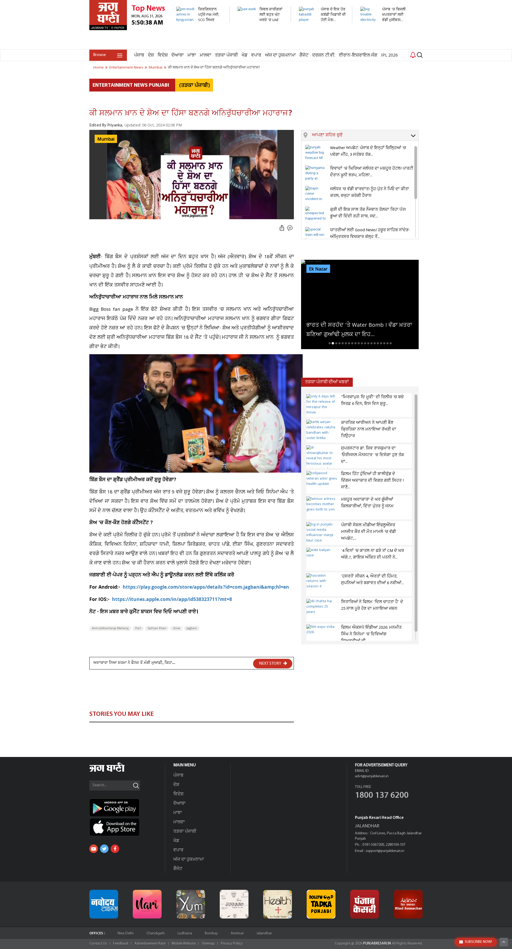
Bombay (211, 933)
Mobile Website (184, 944)
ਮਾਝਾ (191, 55)
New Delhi (126, 933)
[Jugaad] (234, 904)
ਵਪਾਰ (256, 55)
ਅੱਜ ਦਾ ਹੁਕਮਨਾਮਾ (280, 55)
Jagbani (192, 628)
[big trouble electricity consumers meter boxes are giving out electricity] (383, 47)
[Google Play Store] (127, 808)
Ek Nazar (318, 269)
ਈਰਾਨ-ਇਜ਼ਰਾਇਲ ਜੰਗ (358, 55)
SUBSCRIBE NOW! (478, 942)
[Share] (281, 228)
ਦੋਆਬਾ (177, 55)
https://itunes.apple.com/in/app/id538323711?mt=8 (172, 600)
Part (138, 628)
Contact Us (98, 944)
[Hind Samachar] (408, 904)
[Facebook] (115, 848)
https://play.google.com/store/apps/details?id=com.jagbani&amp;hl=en (206, 588)
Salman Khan (157, 628)
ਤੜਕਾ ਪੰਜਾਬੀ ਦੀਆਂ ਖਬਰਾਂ (327, 382)
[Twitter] (104, 848)
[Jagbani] (114, 771)
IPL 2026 (389, 55)
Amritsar (237, 933)
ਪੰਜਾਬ (139, 55)
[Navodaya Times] (103, 904)
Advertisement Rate (150, 944)
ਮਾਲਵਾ (205, 55)
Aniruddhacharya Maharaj (110, 628)
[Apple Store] (127, 827)
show (176, 628)
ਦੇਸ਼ (151, 55)
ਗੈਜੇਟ (304, 55)
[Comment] (290, 228)
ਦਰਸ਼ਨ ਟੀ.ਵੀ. (323, 55)
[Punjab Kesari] (364, 904)
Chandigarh (155, 933)
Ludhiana (185, 933)
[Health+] (277, 904)
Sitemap (208, 944)
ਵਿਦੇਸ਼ (163, 55)
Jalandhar (264, 933)
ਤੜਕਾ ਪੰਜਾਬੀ (226, 55)
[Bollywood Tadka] (321, 904)
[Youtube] (93, 848)
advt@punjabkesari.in (372, 776)
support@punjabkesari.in (385, 851)
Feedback (120, 944)
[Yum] (190, 904)
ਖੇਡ (244, 55)
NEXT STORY (270, 663)
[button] (365, 135)
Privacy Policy (232, 944)
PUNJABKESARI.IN (377, 944)
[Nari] (147, 904)
